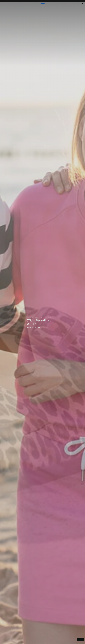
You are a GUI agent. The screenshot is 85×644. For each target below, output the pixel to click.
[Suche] (80, 4)
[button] (80, 639)
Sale (29, 3)
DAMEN (3, 3)
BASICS (20, 3)
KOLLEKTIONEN (14, 3)
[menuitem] (4, 4)
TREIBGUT (33, 3)
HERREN (8, 3)
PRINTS (25, 3)
